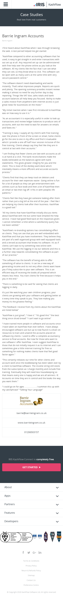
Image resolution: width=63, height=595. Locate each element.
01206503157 (31, 432)
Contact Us (31, 580)
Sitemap (31, 575)
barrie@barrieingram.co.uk (32, 413)
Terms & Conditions (31, 561)
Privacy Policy (31, 565)
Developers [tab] (11, 521)
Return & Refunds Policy (31, 570)
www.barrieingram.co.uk (31, 422)
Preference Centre (31, 585)
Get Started (30, 467)
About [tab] (8, 487)
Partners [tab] (9, 504)
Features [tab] (9, 512)
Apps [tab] (7, 495)
